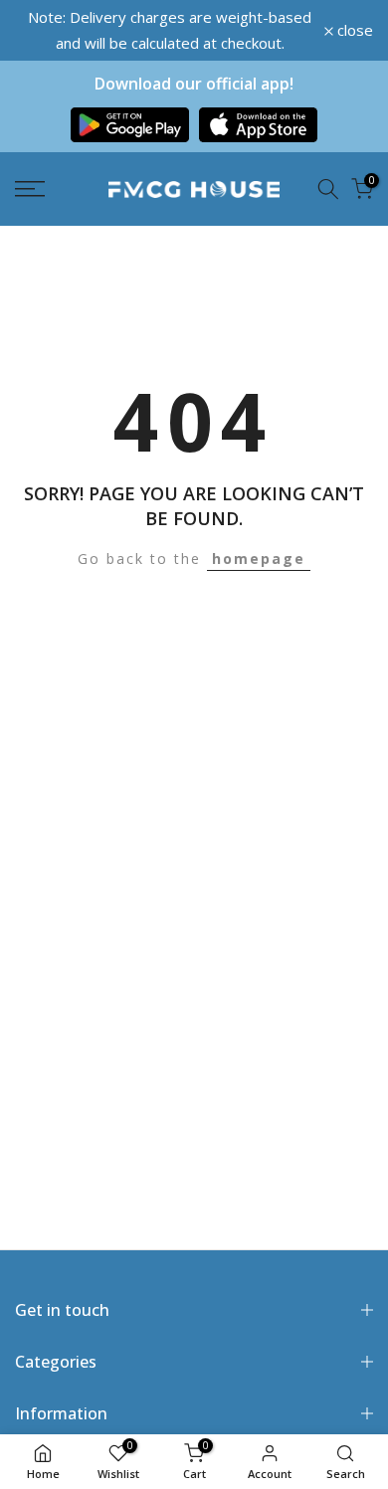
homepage (258, 558)
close (353, 30)
